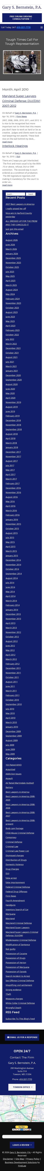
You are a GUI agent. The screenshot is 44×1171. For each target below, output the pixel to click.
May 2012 (10, 650)
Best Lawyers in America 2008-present (20, 822)
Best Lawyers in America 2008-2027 (20, 814)
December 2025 (13, 258)
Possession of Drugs (15, 958)
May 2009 (10, 754)
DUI (18, 156)
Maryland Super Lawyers (17, 927)
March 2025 (11, 285)
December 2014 (13, 560)
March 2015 (11, 551)
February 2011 (13, 695)
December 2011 (13, 668)
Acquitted (10, 769)
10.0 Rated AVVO (14, 764)
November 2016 (13, 492)
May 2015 (10, 542)
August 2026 (12, 240)
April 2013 (10, 623)
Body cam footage (14, 828)
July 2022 (10, 339)
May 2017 (10, 470)
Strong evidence (13, 989)
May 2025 (10, 276)
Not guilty (10, 949)
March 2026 (11, 249)
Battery (9, 787)
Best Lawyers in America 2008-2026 (20, 806)
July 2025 (10, 271)
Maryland (10, 918)
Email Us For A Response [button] (23, 1037)
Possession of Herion (16, 962)
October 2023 (12, 307)
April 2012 (10, 654)
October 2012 (12, 636)
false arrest (11, 878)
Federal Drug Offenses (16, 891)
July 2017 (10, 465)
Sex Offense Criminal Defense (20, 980)
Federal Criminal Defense (18, 887)
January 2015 (12, 555)
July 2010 (10, 708)
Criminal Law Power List (17, 851)
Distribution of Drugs (16, 860)
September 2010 (14, 704)
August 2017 (12, 461)
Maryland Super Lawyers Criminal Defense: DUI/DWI (22, 934)
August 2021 (12, 357)
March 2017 (11, 479)
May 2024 (10, 294)
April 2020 (10, 397)
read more (7, 142)
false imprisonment (15, 882)
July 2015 (10, 537)
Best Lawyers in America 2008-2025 (20, 798)
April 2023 (10, 325)
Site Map (19, 1158)
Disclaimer (8, 1158)
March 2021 (11, 366)
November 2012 (13, 632)
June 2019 (10, 411)
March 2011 (11, 690)
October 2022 (12, 334)
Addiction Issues (13, 773)
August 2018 (12, 434)
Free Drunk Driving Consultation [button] (21, 17)
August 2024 (12, 289)
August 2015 (12, 533)
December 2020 (13, 375)
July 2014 (10, 582)
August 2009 (12, 740)
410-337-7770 (23, 27)
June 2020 (10, 388)
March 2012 (11, 659)
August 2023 (12, 312)
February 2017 (13, 483)
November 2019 (13, 402)
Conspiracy (11, 837)
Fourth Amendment (15, 900)
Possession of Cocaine (16, 953)
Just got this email (14, 229)
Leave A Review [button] (21, 1145)
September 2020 (14, 379)
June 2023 (10, 316)
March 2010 (11, 722)
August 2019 (12, 406)
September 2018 (14, 429)
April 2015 (10, 546)
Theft (8, 994)
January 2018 (12, 447)
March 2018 (11, 443)
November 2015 (13, 524)
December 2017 (13, 452)
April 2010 (10, 717)
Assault (9, 778)
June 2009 (10, 749)
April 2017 (10, 474)
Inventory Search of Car (17, 909)
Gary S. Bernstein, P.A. (25, 113)
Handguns (10, 905)
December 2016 (13, 488)
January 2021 (12, 370)
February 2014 (13, 605)
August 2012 (12, 641)
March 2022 (11, 343)
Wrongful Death (13, 1007)
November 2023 (13, 303)
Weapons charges (14, 998)
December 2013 (13, 614)
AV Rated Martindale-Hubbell (20, 783)
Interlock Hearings (15, 146)
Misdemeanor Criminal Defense (21, 940)
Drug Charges (12, 869)
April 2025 (10, 280)
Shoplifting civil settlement (19, 985)
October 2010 (12, 699)
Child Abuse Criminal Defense (20, 833)
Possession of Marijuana (17, 967)
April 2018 (10, 438)
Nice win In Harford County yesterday (19, 215)
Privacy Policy (32, 1158)
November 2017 (13, 456)
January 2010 (12, 726)
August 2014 (12, 578)
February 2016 (13, 515)
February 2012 (13, 663)
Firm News (21, 116)
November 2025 (13, 262)
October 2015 (12, 528)
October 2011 (12, 677)
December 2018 (13, 420)
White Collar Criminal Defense (20, 1003)
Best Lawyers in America (17, 792)
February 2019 (13, 415)
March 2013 (11, 627)
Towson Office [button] (21, 1087)
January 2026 (12, 253)
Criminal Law (12, 846)
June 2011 (10, 686)
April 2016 (10, 506)
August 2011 (12, 681)
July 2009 (10, 745)
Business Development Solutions (21, 1162)
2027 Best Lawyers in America (20, 204)
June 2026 (10, 244)
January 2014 (12, 609)
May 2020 (10, 393)
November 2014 (13, 564)
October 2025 (12, 267)
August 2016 (12, 497)
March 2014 (11, 600)
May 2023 (10, 321)
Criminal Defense (14, 842)
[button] (41, 27)
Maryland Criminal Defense (19, 923)
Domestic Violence (15, 864)
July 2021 (10, 361)
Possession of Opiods (16, 971)
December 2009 (13, 731)
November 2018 (13, 424)
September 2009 (14, 735)
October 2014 (12, 569)
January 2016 (12, 519)
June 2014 (10, 587)
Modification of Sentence (18, 944)
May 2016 (10, 501)
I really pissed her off (16, 208)
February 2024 (13, 298)
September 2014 (14, 573)
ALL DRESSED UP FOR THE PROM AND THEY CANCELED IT (21, 223)
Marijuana (10, 914)
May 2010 (10, 713)
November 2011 (13, 672)
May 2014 (10, 591)
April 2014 (10, 596)
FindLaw (22, 1165)
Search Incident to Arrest (18, 976)
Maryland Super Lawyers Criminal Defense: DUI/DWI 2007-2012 (21, 100)
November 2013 (13, 618)
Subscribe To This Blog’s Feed (20, 1018)
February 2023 (13, 330)
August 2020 (12, 384)
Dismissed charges (15, 855)
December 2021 (13, 348)
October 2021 (12, 352)
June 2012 (10, 645)
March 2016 (11, 510)
